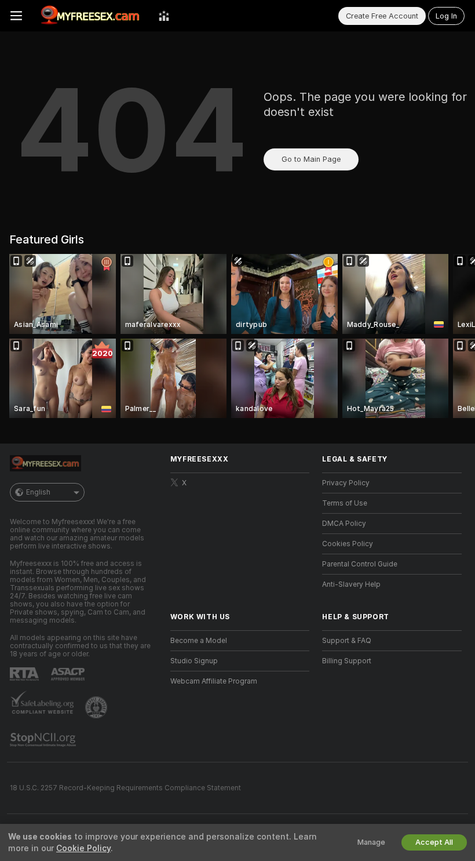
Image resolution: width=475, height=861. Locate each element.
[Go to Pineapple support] (97, 707)
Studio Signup (194, 661)
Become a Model (198, 641)
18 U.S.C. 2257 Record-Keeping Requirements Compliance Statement (125, 788)
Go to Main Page (311, 159)
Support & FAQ (346, 641)
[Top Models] (164, 15)
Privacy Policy (346, 483)
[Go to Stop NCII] (44, 740)
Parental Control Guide (359, 564)
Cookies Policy (347, 544)
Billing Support (346, 661)
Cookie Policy (83, 848)
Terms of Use (344, 503)
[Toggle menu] (16, 15)
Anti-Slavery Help (351, 584)
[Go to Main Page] (90, 15)
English (38, 492)
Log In (446, 16)
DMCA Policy (344, 523)
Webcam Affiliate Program (213, 681)
